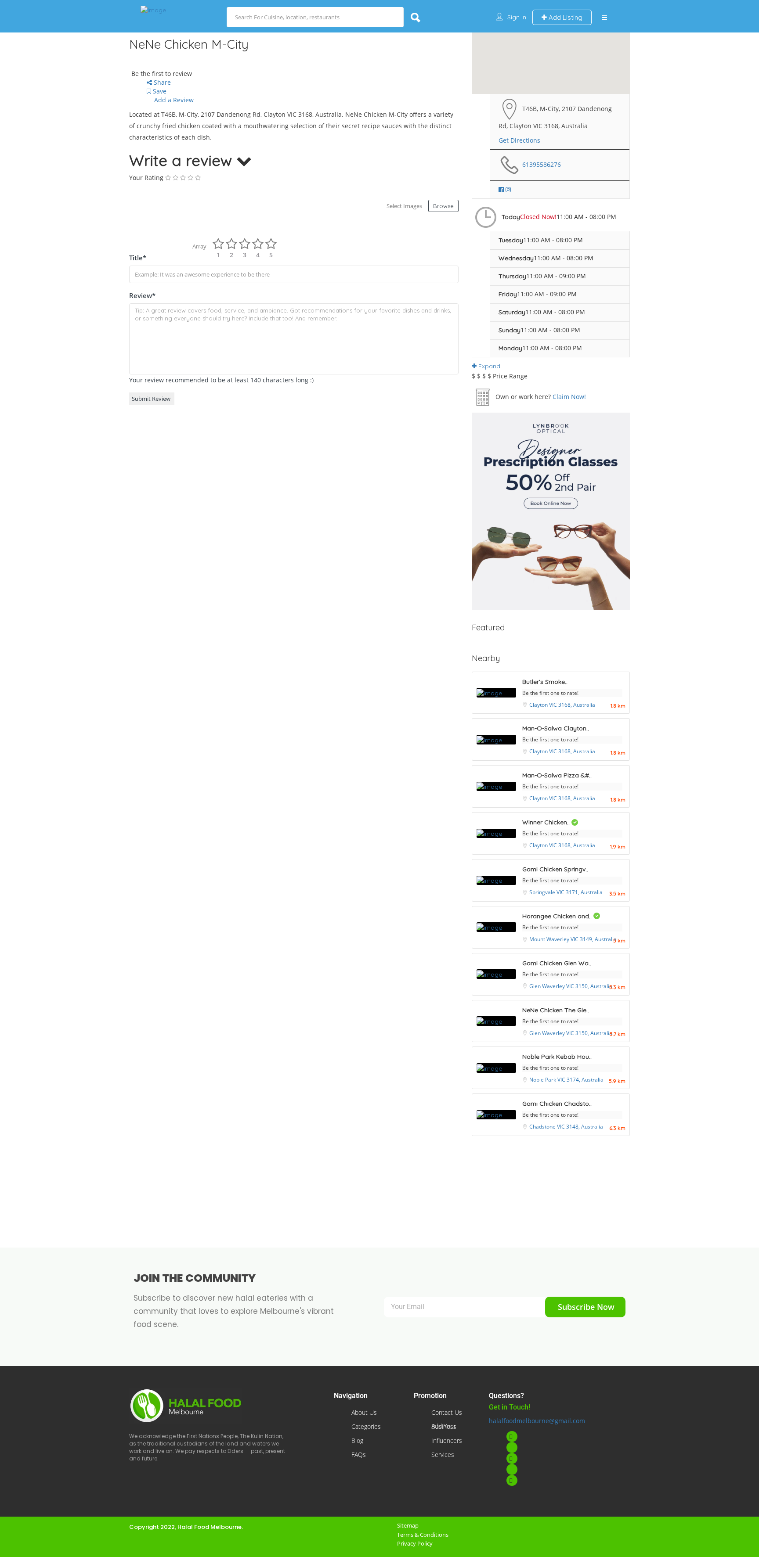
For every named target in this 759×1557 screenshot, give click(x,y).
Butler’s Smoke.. (544, 682)
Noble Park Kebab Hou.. (557, 1057)
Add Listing (564, 17)
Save (158, 91)
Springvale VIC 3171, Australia (566, 892)
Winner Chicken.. (546, 822)
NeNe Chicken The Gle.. (555, 1010)
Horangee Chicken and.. (557, 916)
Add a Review (173, 100)
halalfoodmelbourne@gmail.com (537, 1421)
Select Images (404, 206)
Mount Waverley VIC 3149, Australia (573, 939)
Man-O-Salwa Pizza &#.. (557, 775)
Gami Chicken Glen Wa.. (556, 963)
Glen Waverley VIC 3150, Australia (570, 986)
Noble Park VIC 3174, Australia (566, 1079)
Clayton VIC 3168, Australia (562, 704)
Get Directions (519, 140)
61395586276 (541, 164)
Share (161, 82)
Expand (488, 366)
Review (142, 295)
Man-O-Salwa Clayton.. (555, 728)
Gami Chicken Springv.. (555, 869)
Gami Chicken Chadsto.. (557, 1104)
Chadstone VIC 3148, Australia (566, 1126)
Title (137, 257)
